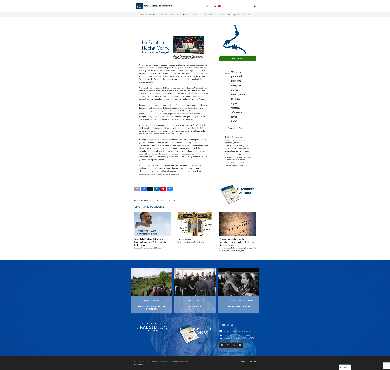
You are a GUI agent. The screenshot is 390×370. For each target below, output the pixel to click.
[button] (255, 6)
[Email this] (137, 189)
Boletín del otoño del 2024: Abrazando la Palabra (154, 200)
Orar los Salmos (184, 239)
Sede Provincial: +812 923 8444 (237, 335)
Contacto (252, 362)
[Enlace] (151, 290)
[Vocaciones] (195, 290)
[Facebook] (207, 6)
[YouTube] (220, 6)
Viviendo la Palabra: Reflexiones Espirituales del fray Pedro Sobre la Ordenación (150, 242)
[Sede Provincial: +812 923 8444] (221, 335)
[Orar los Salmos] (195, 224)
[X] (211, 6)
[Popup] (237, 194)
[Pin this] (163, 189)
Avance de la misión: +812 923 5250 (239, 338)
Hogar (242, 362)
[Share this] (144, 189)
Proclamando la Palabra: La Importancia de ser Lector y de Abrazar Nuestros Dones (237, 242)
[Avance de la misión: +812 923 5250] (221, 338)
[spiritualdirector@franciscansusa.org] (221, 331)
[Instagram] (215, 6)
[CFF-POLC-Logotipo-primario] (154, 6)
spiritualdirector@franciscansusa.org (239, 331)
